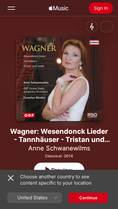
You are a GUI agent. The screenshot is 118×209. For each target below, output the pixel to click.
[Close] (11, 178)
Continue (88, 197)
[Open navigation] (11, 8)
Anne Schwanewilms (59, 148)
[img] (58, 8)
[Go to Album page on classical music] (92, 26)
